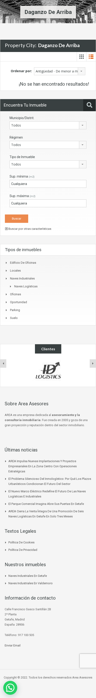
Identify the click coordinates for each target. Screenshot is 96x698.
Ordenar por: (21, 71)
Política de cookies (21, 542)
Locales (15, 270)
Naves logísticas (26, 286)
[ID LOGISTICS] (48, 370)
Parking (15, 310)
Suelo (14, 318)
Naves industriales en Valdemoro (30, 583)
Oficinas (15, 294)
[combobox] (59, 71)
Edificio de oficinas (23, 262)
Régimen (16, 137)
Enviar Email (13, 645)
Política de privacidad (22, 550)
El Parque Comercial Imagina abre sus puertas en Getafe (46, 504)
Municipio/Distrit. (22, 118)
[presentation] (3, 363)
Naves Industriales (22, 278)
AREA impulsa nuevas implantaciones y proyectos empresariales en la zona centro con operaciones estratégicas (42, 466)
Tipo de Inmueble (22, 157)
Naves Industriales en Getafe (27, 576)
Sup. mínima (22, 176)
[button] (10, 688)
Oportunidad (18, 302)
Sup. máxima (22, 196)
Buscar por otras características (29, 229)
